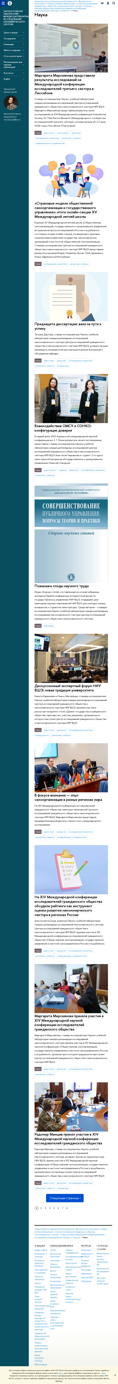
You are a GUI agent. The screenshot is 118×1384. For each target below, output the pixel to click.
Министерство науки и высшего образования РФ (103, 1259)
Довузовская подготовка (55, 1255)
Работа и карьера (12, 50)
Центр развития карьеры (54, 1294)
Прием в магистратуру (55, 1276)
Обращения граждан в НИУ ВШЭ (41, 1290)
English (7, 79)
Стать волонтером (13, 56)
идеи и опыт (49, 133)
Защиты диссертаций (71, 1275)
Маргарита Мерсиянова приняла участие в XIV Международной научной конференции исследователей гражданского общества (69, 1022)
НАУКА (69, 1245)
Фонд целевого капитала (39, 1299)
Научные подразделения (72, 1251)
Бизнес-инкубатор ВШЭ (54, 1304)
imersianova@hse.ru (12, 119)
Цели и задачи (11, 32)
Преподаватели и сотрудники (41, 1271)
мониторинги (63, 133)
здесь (61, 1373)
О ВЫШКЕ (40, 1245)
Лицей (53, 1250)
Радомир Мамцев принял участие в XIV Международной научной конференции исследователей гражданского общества (68, 1139)
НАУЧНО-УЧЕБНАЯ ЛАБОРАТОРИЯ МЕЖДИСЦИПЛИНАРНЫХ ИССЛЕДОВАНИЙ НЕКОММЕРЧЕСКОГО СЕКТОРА (16, 18)
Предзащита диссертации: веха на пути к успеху (68, 326)
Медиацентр (86, 1273)
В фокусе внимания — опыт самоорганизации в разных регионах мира (68, 797)
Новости (76, 1237)
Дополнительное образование (57, 1286)
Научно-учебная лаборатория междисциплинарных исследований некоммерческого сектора (70, 1236)
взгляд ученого (42, 735)
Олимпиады (55, 1260)
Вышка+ (53, 1271)
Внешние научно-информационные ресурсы (73, 1297)
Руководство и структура (41, 1255)
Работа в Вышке (41, 1364)
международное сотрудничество (50, 143)
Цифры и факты (41, 1250)
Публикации (86, 1281)
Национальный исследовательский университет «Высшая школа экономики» (67, 1229)
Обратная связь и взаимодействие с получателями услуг (57, 1323)
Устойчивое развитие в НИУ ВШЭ (39, 1263)
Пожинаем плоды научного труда (62, 585)
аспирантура (62, 365)
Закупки (38, 1283)
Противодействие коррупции (42, 1307)
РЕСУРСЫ (86, 1245)
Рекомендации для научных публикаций (13, 64)
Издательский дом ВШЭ (86, 1255)
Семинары (9, 44)
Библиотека (86, 1250)
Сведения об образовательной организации (42, 1336)
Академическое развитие (72, 1281)
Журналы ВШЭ (87, 1277)
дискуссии (76, 133)
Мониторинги (71, 1263)
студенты (62, 470)
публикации (49, 625)
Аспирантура (55, 1281)
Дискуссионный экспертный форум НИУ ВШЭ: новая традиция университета (68, 688)
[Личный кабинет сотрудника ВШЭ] (108, 3)
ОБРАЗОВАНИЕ (58, 1245)
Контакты (8, 73)
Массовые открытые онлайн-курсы (103, 1281)
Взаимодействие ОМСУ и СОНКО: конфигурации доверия (63, 428)
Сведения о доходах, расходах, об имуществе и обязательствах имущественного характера (42, 1321)
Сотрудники (10, 38)
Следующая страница (64, 1198)
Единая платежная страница (39, 1358)
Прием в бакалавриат (55, 1265)
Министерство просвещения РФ (103, 1271)
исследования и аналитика (47, 138)
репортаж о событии (71, 138)
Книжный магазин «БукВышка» (86, 1263)
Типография (86, 1270)
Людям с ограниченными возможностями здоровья (41, 1346)
